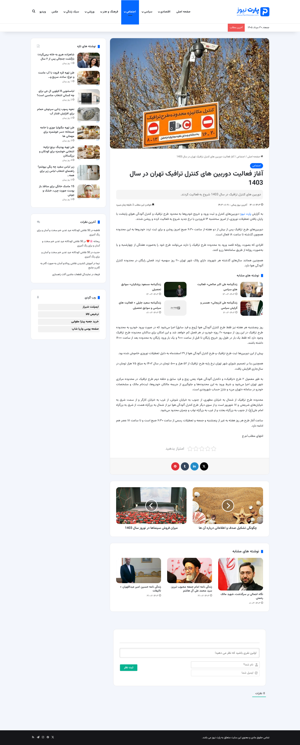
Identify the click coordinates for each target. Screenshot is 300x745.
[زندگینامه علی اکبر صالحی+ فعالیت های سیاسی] (251, 289)
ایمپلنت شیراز (91, 307)
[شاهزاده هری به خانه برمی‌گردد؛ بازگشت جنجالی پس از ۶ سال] (88, 60)
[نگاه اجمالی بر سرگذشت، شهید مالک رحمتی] (240, 574)
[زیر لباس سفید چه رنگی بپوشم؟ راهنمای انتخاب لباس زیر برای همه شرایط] (88, 172)
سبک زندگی (72, 12)
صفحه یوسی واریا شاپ (85, 329)
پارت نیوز (245, 214)
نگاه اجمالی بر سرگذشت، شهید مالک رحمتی (242, 596)
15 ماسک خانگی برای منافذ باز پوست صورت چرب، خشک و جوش (56, 190)
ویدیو (43, 12)
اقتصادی (165, 12)
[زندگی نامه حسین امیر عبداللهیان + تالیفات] (138, 570)
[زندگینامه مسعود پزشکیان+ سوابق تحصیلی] (175, 289)
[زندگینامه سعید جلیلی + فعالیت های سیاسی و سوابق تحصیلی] (175, 308)
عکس (55, 12)
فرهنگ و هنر (110, 12)
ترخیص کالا (92, 314)
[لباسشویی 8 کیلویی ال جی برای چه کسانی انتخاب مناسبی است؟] (88, 97)
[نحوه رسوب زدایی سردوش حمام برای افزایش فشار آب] (88, 115)
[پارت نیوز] (253, 12)
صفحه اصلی (183, 12)
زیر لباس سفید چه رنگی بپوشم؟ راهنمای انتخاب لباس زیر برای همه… (56, 171)
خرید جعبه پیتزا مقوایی (85, 321)
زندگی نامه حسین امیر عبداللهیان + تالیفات (140, 589)
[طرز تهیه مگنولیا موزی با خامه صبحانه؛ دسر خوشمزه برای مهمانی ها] (88, 133)
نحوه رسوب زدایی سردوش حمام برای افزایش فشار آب (55, 111)
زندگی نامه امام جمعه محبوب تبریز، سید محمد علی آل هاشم (191, 589)
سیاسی (148, 12)
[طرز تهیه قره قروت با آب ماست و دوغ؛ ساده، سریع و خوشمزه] (88, 78)
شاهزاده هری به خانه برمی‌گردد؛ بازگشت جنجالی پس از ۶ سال (56, 56)
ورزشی (90, 12)
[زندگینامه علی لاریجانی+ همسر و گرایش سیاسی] (251, 308)
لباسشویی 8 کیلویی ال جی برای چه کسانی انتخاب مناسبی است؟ (55, 93)
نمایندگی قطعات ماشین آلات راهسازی (71, 274)
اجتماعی (131, 12)
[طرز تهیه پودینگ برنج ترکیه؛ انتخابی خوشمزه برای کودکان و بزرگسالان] (88, 153)
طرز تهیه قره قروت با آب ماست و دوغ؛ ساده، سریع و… (56, 75)
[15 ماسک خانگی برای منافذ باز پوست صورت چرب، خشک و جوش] (88, 192)
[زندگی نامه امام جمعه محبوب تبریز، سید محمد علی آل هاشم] (189, 570)
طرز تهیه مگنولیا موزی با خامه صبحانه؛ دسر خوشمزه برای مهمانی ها (57, 132)
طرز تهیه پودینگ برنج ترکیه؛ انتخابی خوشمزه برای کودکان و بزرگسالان (56, 151)
